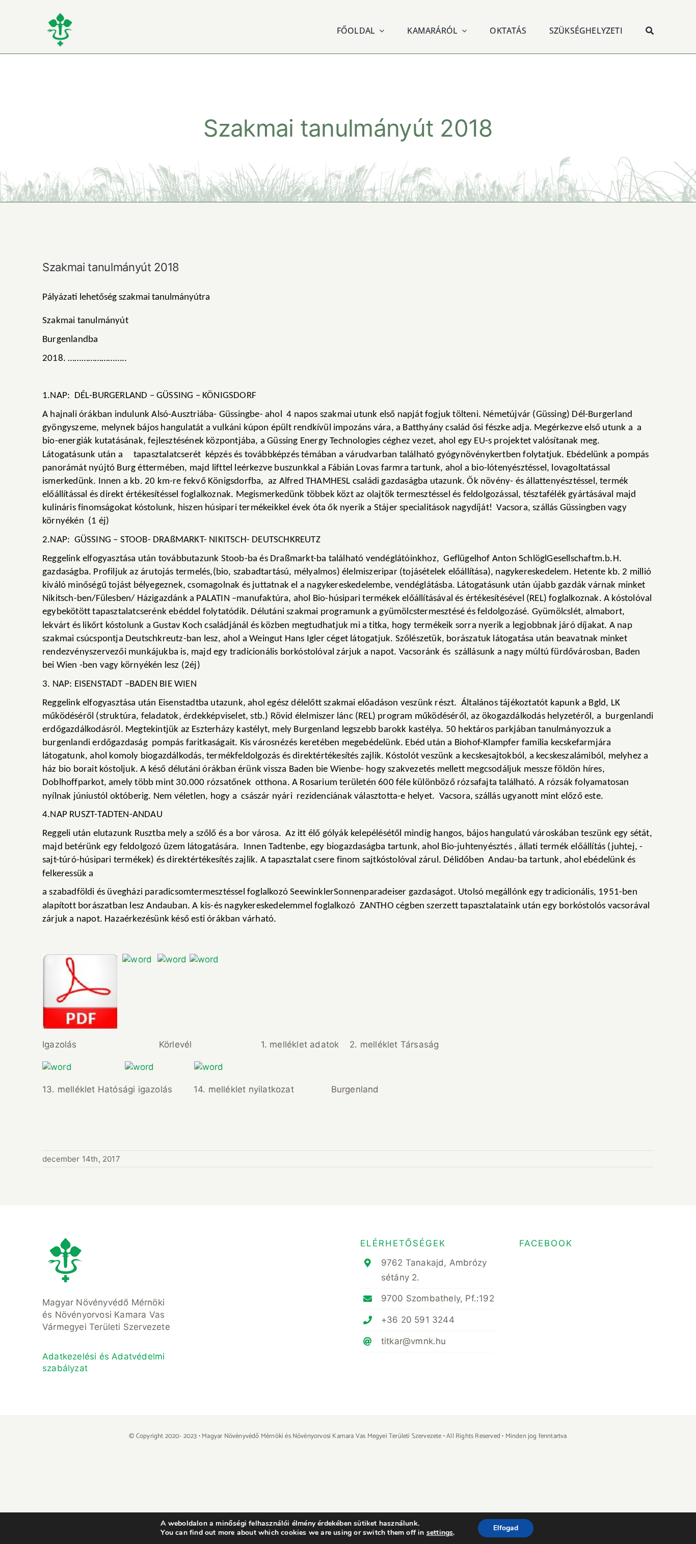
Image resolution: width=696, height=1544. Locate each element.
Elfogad (505, 1528)
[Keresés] (650, 29)
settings (439, 1532)
